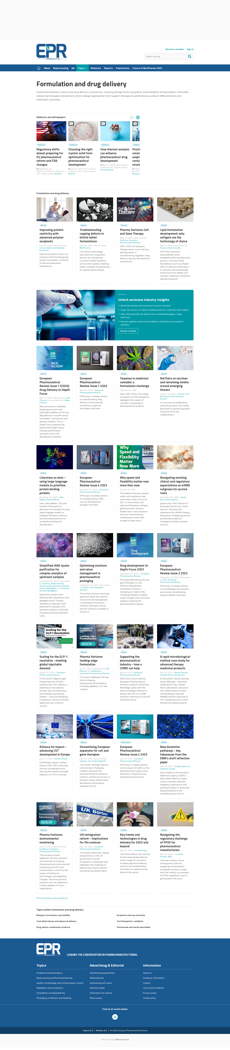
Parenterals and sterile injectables (133, 927)
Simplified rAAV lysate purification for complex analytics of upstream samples (54, 571)
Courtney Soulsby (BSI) (171, 855)
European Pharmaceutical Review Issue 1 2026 (93, 382)
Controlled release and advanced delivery (56, 921)
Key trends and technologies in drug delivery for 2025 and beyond (134, 840)
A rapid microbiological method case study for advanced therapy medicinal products (175, 662)
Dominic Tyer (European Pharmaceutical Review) (174, 396)
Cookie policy (149, 998)
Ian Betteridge (141, 850)
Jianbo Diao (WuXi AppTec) (173, 498)
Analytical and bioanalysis (49, 972)
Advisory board (97, 988)
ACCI (165, 580)
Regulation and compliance (49, 988)
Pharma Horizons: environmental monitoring (51, 838)
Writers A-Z (101, 1030)
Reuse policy (96, 998)
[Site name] (51, 59)
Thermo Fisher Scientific (170, 248)
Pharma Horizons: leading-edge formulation (91, 660)
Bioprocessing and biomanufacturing (54, 978)
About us (147, 972)
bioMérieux (44, 849)
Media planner (97, 978)
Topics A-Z (88, 1030)
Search (190, 56)
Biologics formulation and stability (53, 915)
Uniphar (83, 761)
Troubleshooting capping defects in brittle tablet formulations (92, 235)
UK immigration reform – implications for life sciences (94, 838)
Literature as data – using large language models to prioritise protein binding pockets (53, 485)
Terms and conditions (153, 988)
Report (124, 225)
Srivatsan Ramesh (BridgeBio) (54, 589)
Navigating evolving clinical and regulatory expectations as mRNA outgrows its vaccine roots (175, 485)
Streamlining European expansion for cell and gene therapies (95, 750)
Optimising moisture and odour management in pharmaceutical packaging (93, 573)
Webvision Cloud (122, 1039)
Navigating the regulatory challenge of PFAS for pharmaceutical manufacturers (174, 842)
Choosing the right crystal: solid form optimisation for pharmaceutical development (80, 157)
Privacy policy (150, 993)
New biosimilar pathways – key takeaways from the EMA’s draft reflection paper (175, 754)
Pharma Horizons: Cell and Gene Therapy (134, 231)
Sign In (190, 49)
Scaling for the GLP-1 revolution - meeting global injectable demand (54, 662)
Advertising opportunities (102, 972)
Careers (146, 983)
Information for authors (101, 993)
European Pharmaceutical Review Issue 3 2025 (174, 569)
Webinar (41, 145)
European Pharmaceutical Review (130, 241)
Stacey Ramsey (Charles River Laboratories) (174, 673)
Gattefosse (96, 671)
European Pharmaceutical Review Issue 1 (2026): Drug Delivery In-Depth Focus (55, 386)
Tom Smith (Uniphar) (97, 761)
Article (43, 225)
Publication (126, 742)
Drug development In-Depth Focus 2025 (134, 567)
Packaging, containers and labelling (53, 998)
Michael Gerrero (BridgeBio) (54, 587)
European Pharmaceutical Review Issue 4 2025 (93, 481)
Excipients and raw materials (131, 915)
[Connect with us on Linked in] (115, 1017)
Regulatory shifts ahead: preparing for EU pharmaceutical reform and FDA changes (49, 157)
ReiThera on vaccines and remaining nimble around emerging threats (174, 384)
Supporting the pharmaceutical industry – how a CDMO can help (131, 662)
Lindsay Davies (60, 758)
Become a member (175, 49)
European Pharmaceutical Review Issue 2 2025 (133, 750)
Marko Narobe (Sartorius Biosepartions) (52, 584)
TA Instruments (107, 170)
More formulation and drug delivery (52, 898)
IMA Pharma (85, 248)
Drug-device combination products (53, 927)
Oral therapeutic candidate (130, 921)
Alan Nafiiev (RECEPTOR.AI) (51, 498)
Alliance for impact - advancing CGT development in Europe (55, 750)
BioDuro (58, 173)
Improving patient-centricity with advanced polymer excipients (52, 235)
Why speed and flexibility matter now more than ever (134, 481)
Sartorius (124, 240)
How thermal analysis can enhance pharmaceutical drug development (114, 155)
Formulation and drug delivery (50, 993)
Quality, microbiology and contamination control (59, 983)
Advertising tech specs (101, 983)
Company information (153, 978)
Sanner (86, 587)
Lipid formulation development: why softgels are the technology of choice (173, 235)
